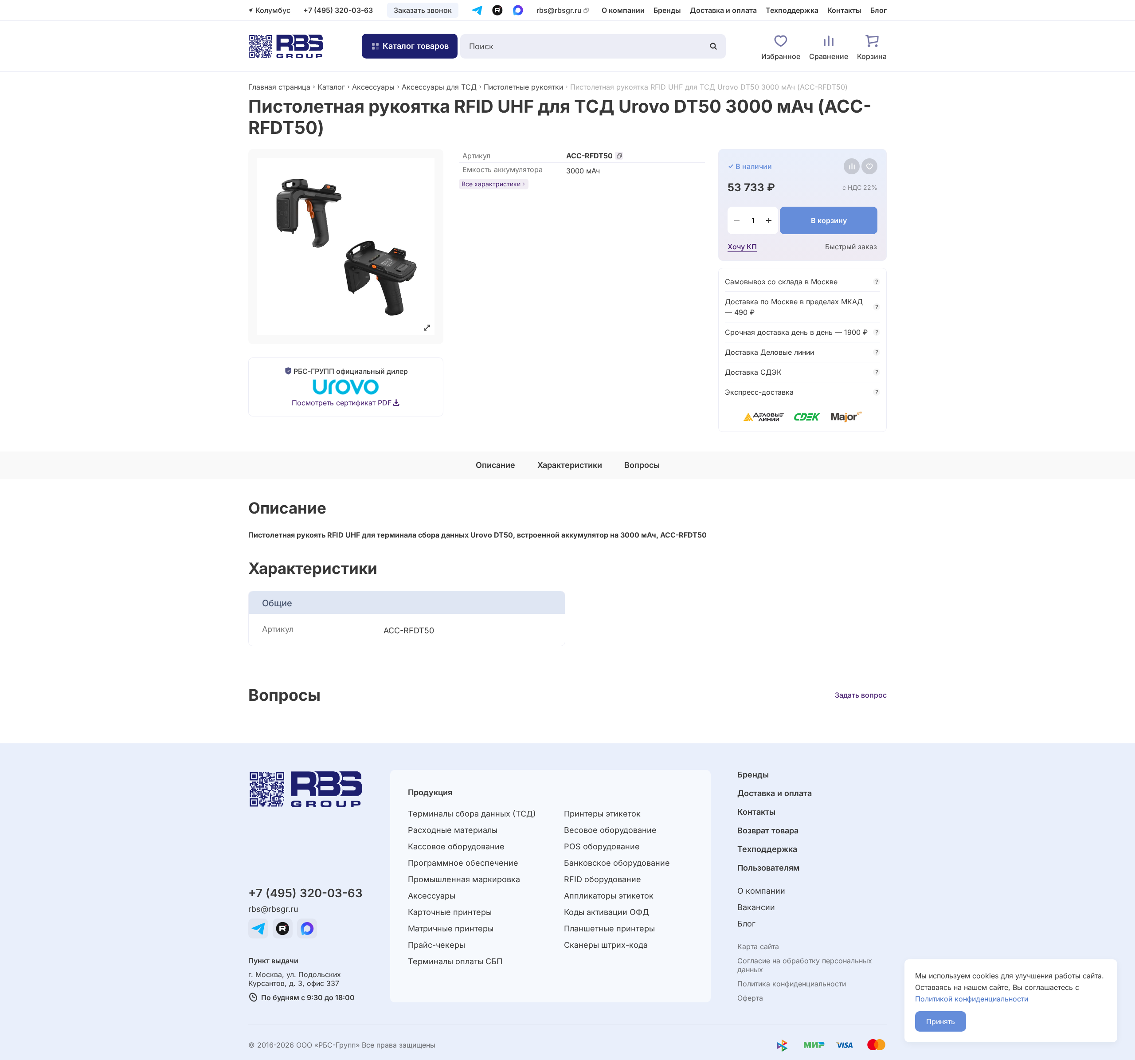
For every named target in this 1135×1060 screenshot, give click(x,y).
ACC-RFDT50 (589, 155)
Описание (495, 465)
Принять (940, 1021)
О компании (623, 10)
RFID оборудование (602, 879)
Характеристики (569, 465)
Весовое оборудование (610, 830)
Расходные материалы (452, 830)
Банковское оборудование (617, 863)
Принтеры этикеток (602, 813)
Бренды (667, 10)
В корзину (829, 220)
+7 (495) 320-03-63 (338, 10)
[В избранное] (869, 166)
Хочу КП (742, 246)
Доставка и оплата (723, 10)
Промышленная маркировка (464, 879)
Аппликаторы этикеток (609, 895)
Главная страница (279, 86)
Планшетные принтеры (609, 928)
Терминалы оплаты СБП (455, 961)
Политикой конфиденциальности (971, 998)
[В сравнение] (852, 166)
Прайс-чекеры (436, 945)
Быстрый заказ (851, 246)
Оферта (750, 997)
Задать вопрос (861, 695)
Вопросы (642, 465)
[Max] (518, 10)
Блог (878, 10)
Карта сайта (758, 946)
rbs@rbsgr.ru (559, 10)
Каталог (331, 86)
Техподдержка (792, 10)
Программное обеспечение (463, 863)
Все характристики (491, 184)
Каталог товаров (416, 46)
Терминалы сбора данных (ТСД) (472, 813)
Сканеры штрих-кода (606, 945)
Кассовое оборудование (456, 846)
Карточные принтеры (450, 912)
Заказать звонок (423, 10)
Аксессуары (373, 86)
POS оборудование (602, 846)
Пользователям (768, 867)
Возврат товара (767, 830)
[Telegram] (477, 10)
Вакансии (756, 907)
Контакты (844, 10)
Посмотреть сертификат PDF (341, 402)
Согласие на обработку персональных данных (804, 965)
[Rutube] (497, 10)
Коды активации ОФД (606, 912)
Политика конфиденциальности (791, 983)
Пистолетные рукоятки (523, 86)
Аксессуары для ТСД (439, 86)
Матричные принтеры (450, 928)
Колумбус (272, 10)
